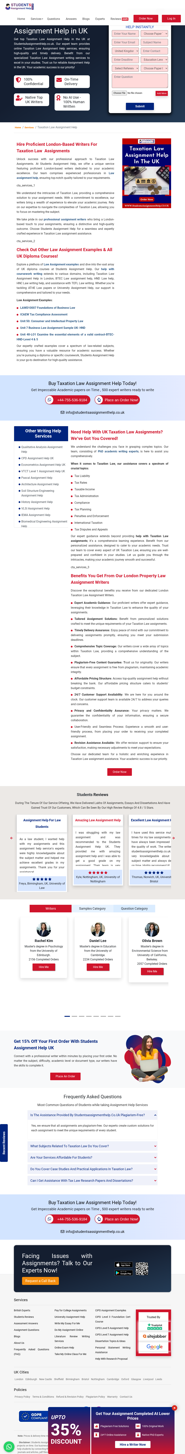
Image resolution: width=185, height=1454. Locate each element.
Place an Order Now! (121, 400)
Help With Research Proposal (111, 1358)
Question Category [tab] (134, 908)
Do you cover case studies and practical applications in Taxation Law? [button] (81, 1169)
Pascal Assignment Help (36, 477)
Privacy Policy (22, 1396)
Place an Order (65, 1076)
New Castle (45, 1379)
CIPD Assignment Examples (110, 1310)
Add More (161, 93)
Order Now (146, 18)
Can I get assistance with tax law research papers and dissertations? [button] (81, 1180)
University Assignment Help (70, 1316)
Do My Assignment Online (69, 1329)
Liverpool (148, 1379)
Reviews (119, 19)
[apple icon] (124, 1264)
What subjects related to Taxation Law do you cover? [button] (69, 1146)
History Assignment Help (37, 502)
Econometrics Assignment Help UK (43, 464)
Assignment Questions (26, 1329)
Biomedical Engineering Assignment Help (44, 524)
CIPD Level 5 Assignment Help (112, 1328)
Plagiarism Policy (95, 1396)
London (19, 1379)
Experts (100, 19)
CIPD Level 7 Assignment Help (112, 1334)
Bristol (85, 1379)
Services (36, 19)
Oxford (125, 1379)
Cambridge (113, 1379)
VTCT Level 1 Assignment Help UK (43, 471)
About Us (19, 1342)
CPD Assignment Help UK (37, 458)
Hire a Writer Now (133, 1444)
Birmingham (72, 1379)
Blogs (86, 19)
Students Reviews (24, 1316)
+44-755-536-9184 (72, 400)
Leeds (158, 1379)
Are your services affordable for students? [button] (61, 1157)
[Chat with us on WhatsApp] (9, 1446)
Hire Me (44, 967)
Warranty (112, 1396)
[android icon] (124, 1273)
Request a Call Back (40, 1281)
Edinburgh (31, 1379)
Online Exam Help (64, 1347)
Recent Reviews (4, 1143)
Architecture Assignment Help (40, 484)
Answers (71, 19)
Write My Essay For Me (67, 1323)
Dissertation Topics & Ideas (110, 1341)
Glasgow (136, 1379)
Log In (171, 18)
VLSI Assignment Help (35, 508)
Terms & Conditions (43, 1396)
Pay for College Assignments (71, 1310)
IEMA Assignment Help (35, 515)
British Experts (22, 1310)
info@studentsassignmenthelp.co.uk (95, 412)
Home (21, 19)
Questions (53, 19)
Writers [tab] (51, 908)
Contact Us (126, 1396)
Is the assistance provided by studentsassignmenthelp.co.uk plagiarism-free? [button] (87, 1115)
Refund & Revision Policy (70, 1396)
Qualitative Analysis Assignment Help (42, 449)
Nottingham (98, 1379)
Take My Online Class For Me (70, 1354)
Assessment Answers (26, 1323)
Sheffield (59, 1379)
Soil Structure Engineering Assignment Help (37, 493)
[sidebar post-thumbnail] (146, 186)
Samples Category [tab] (92, 908)
